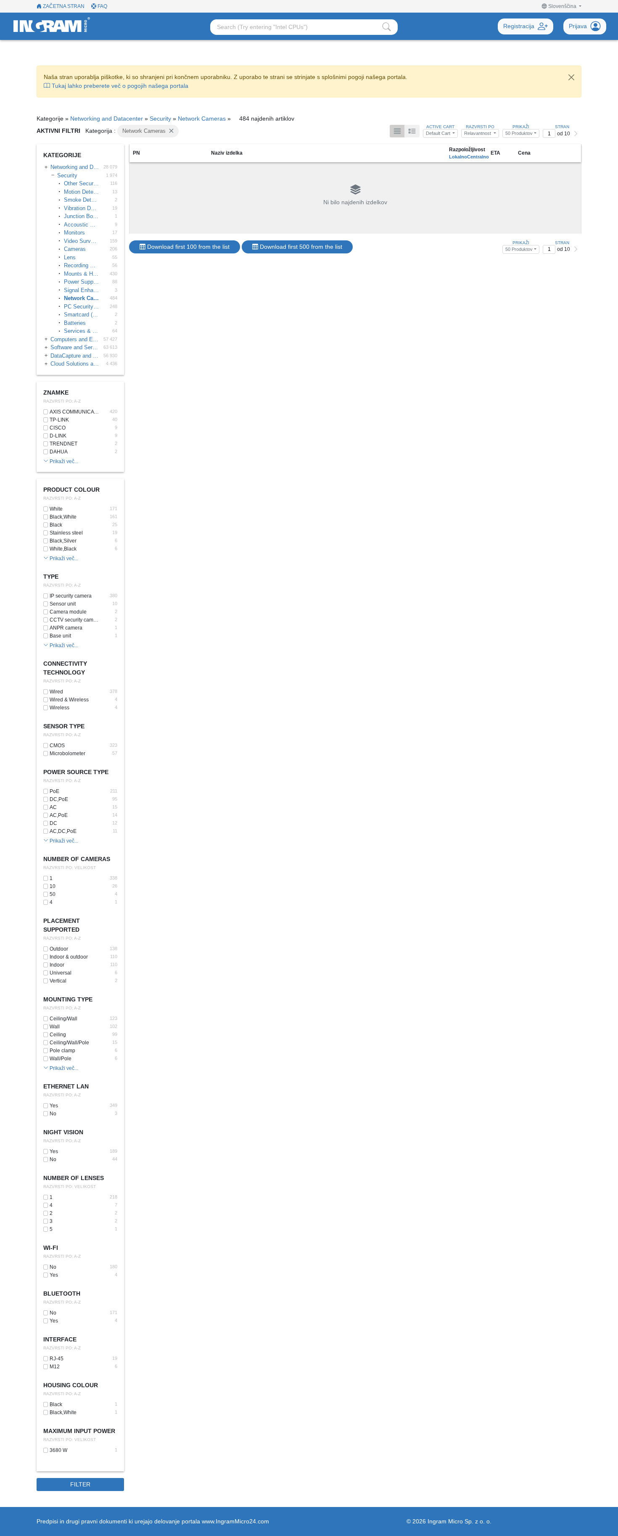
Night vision (63, 1132)
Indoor (57, 965)
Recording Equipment (81, 265)
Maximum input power (79, 1431)
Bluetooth (61, 1293)
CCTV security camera (74, 620)
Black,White (63, 517)
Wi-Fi (50, 1247)
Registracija (518, 26)
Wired (56, 692)
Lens (70, 257)
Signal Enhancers (81, 290)
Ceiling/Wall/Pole (69, 1043)
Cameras (75, 249)
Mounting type (67, 999)
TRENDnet (63, 444)
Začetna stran (63, 6)
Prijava (578, 26)
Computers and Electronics (74, 339)
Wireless (59, 708)
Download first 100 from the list (187, 246)
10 (52, 886)
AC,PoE (59, 815)
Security (160, 118)
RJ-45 (56, 1359)
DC (53, 823)
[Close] (571, 77)
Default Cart (439, 133)
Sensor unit (63, 604)
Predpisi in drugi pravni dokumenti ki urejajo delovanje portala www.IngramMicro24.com (153, 1521)
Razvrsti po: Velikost (69, 867)
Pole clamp (62, 1051)
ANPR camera (66, 628)
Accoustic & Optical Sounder (81, 224)
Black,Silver (63, 541)
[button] (561, 6)
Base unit (60, 636)
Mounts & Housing (81, 274)
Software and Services (74, 347)
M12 (55, 1367)
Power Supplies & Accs (81, 282)
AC (53, 807)
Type (50, 576)
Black (56, 525)
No (53, 1114)
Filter (80, 1484)
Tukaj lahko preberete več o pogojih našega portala (119, 85)
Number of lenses (73, 1178)
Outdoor (59, 949)
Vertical (58, 981)
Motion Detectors (81, 192)
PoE (54, 791)
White (56, 509)
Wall (55, 1027)
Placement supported (61, 925)
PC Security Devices (81, 306)
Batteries (75, 323)
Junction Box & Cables (81, 216)
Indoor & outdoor (69, 957)
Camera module (68, 612)
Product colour (71, 489)
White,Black (63, 549)
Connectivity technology (65, 668)
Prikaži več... (63, 461)
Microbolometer (67, 753)
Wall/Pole (60, 1059)
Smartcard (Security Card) (81, 314)
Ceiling (58, 1035)
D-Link (58, 436)
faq (101, 6)
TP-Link (59, 420)
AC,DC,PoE (63, 831)
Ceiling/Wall (63, 1019)
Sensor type (64, 726)
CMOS (57, 745)
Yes (54, 1106)
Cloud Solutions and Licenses (74, 364)
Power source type (75, 772)
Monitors (74, 232)
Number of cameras (76, 859)
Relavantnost (478, 133)
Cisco (58, 428)
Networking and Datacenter (106, 118)
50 (52, 894)
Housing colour (70, 1385)
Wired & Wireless (69, 700)
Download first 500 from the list (300, 246)
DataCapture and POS (74, 356)
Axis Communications (75, 412)
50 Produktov (519, 133)
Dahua (59, 452)
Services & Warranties (81, 331)
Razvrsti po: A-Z (62, 401)
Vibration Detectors (81, 208)
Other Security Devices (81, 183)
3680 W (58, 1450)
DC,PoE (59, 799)
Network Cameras (202, 118)
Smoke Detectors (81, 200)
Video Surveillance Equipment (81, 241)
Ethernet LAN (66, 1086)
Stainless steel (66, 533)
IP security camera (71, 596)
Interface (60, 1339)
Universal (60, 973)
